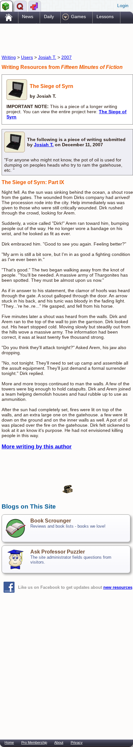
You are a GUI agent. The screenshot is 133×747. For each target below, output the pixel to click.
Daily (49, 16)
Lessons (105, 16)
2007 (66, 57)
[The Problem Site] (6, 6)
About (58, 742)
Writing (9, 57)
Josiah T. (47, 57)
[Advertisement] (53, 38)
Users (27, 57)
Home (9, 742)
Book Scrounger (50, 520)
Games (78, 16)
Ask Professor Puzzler (57, 552)
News (27, 16)
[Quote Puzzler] (20, 6)
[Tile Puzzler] (34, 6)
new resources (117, 587)
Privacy (77, 742)
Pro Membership (34, 742)
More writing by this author (37, 447)
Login (122, 5)
